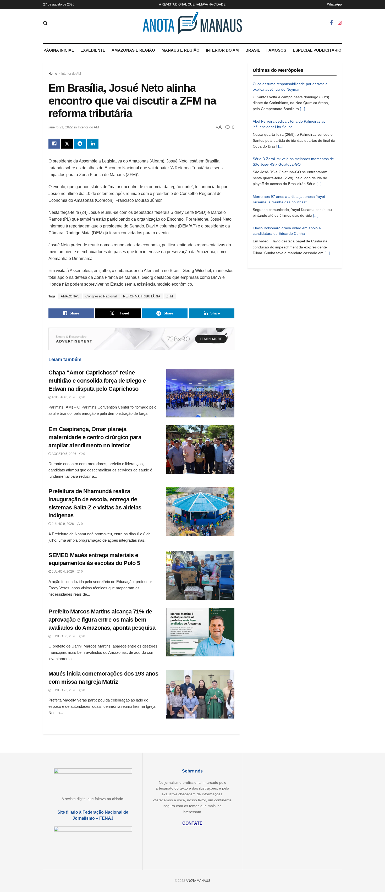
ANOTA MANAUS (198, 881)
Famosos (276, 50)
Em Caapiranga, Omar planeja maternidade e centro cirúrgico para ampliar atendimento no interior (94, 437)
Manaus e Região (181, 50)
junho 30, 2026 (63, 636)
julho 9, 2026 (62, 524)
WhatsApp (334, 4)
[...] (302, 109)
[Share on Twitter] (67, 144)
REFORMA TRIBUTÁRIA (141, 296)
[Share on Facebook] (54, 144)
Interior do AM (222, 50)
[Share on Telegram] (80, 144)
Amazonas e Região (133, 50)
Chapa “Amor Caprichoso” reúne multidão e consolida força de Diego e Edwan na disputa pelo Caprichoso (97, 380)
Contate (192, 823)
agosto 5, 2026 (63, 454)
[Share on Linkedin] (92, 144)
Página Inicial (58, 50)
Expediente (92, 50)
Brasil (252, 50)
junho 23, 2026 (63, 690)
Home (52, 73)
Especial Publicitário (317, 50)
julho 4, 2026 (62, 571)
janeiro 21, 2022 (60, 127)
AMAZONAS (70, 296)
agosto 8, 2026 (63, 397)
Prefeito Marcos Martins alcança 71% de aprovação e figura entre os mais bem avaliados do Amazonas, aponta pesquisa (101, 619)
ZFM (169, 296)
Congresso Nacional (101, 296)
